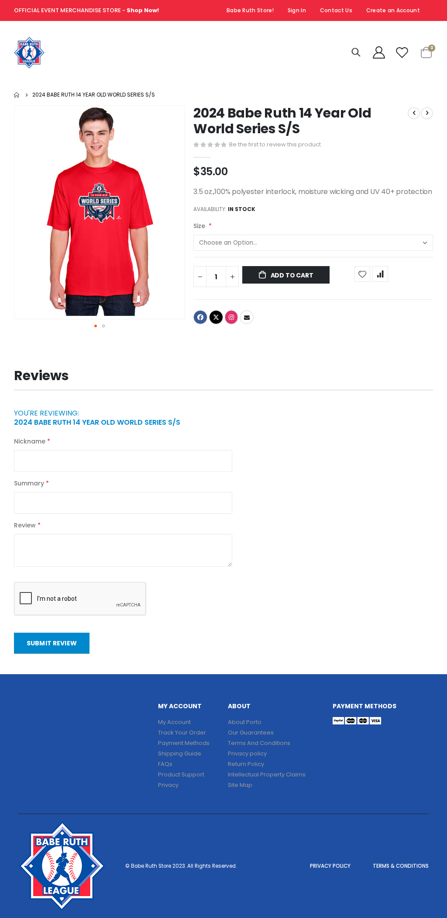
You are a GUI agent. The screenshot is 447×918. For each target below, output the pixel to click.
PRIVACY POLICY (330, 866)
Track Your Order (182, 732)
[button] (96, 326)
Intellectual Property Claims (267, 774)
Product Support (181, 774)
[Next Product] (427, 113)
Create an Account (393, 10)
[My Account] (379, 52)
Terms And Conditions (259, 743)
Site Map (240, 785)
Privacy (168, 785)
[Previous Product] (414, 113)
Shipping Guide (179, 753)
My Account (174, 722)
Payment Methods (184, 743)
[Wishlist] (402, 52)
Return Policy (246, 764)
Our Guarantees (251, 732)
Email (247, 317)
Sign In (297, 10)
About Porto (244, 722)
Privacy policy (247, 753)
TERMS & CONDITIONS (401, 866)
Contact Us (336, 10)
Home (17, 95)
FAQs (165, 764)
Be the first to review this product (275, 144)
